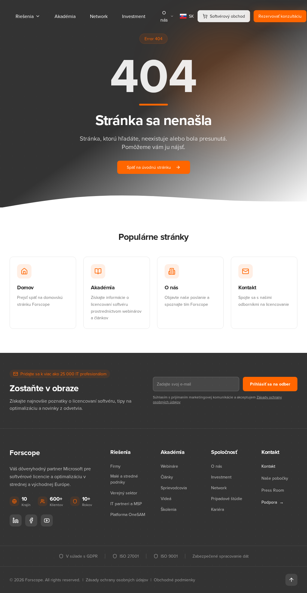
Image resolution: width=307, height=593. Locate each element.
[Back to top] (291, 580)
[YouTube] (47, 520)
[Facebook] (31, 520)
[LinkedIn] (16, 520)
